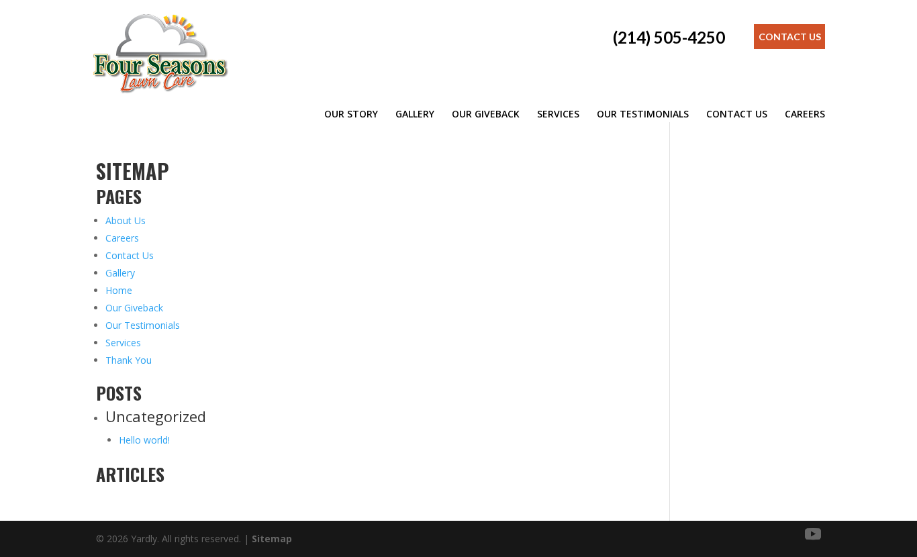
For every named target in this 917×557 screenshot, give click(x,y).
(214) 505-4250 (669, 38)
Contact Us (790, 36)
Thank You (128, 360)
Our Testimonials (643, 114)
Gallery (414, 114)
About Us (125, 220)
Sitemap (272, 538)
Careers (805, 114)
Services (558, 114)
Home (118, 290)
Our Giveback (486, 114)
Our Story (351, 114)
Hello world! (144, 440)
